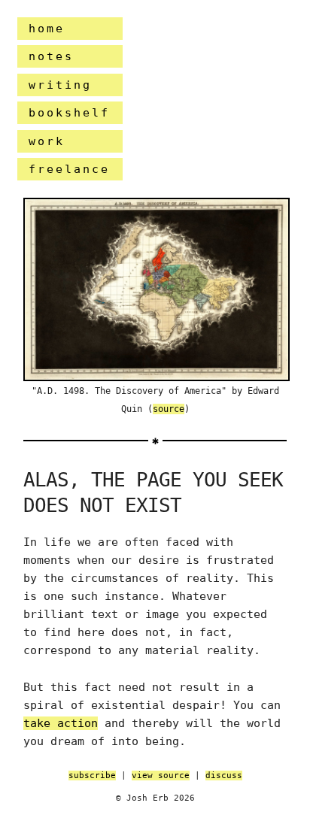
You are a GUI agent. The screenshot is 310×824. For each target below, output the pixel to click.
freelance (69, 169)
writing (60, 85)
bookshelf (69, 113)
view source (161, 775)
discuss (223, 775)
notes (51, 56)
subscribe (92, 775)
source (168, 409)
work (47, 141)
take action (60, 723)
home (47, 28)
